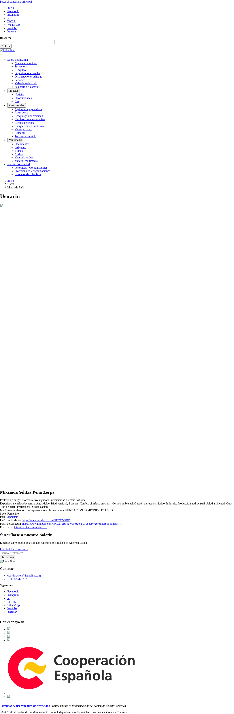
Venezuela (12, 516)
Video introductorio (26, 83)
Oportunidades (23, 98)
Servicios (20, 80)
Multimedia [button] (15, 140)
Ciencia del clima (25, 122)
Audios (19, 154)
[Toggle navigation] (1, 54)
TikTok (11, 21)
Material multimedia (26, 160)
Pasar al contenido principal (16, 1)
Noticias (19, 94)
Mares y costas (23, 129)
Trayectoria (21, 66)
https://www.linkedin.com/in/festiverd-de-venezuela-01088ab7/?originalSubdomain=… (72, 523)
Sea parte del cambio (27, 86)
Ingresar (12, 31)
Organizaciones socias (27, 73)
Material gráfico (24, 157)
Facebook (13, 11)
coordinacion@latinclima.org (24, 575)
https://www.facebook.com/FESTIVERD (46, 520)
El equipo (20, 69)
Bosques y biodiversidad (29, 116)
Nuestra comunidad (26, 63)
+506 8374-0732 (17, 579)
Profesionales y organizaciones (32, 170)
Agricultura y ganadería (28, 109)
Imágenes (20, 147)
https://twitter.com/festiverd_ (30, 527)
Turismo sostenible (25, 136)
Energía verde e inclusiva (29, 126)
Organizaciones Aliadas (28, 76)
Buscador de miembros (28, 174)
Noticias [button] (13, 90)
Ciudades (20, 132)
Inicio (10, 7)
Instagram (13, 14)
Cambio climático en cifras (30, 119)
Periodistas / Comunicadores (31, 167)
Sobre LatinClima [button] (17, 59)
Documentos (22, 144)
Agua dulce (21, 112)
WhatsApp (13, 24)
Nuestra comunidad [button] (18, 164)
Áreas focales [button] (16, 105)
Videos (19, 150)
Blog (17, 101)
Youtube (12, 28)
